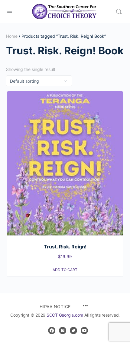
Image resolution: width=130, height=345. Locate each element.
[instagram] (62, 330)
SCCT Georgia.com (65, 315)
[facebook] (51, 330)
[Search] (118, 11)
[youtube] (84, 330)
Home (12, 36)
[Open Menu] (9, 11)
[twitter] (73, 330)
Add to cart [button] (65, 269)
